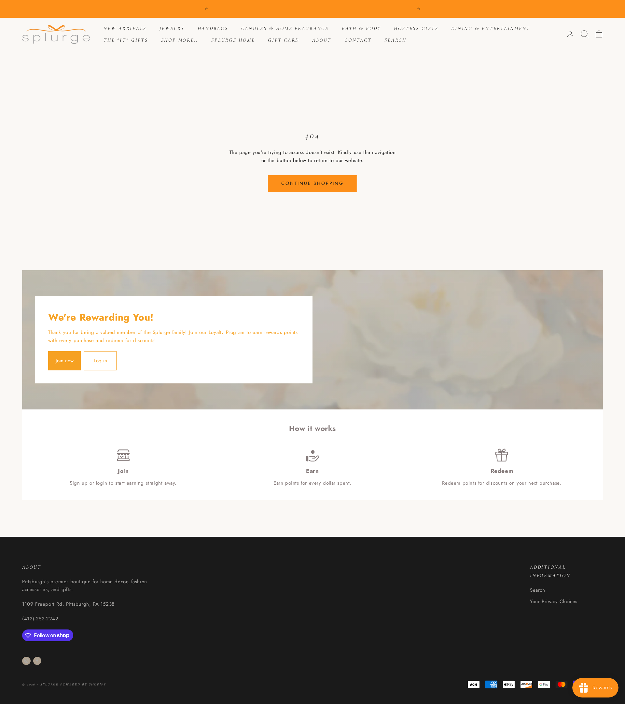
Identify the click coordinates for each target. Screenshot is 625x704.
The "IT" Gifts (126, 40)
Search (395, 40)
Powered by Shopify (83, 684)
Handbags (213, 28)
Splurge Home (233, 40)
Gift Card (283, 40)
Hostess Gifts (416, 28)
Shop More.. (179, 40)
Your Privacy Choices (553, 601)
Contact (357, 40)
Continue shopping (312, 183)
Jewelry (172, 28)
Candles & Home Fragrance (285, 28)
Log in (100, 360)
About (321, 40)
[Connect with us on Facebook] (37, 660)
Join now (65, 360)
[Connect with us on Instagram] (26, 660)
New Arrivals (125, 28)
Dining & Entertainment (490, 28)
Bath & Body (361, 28)
